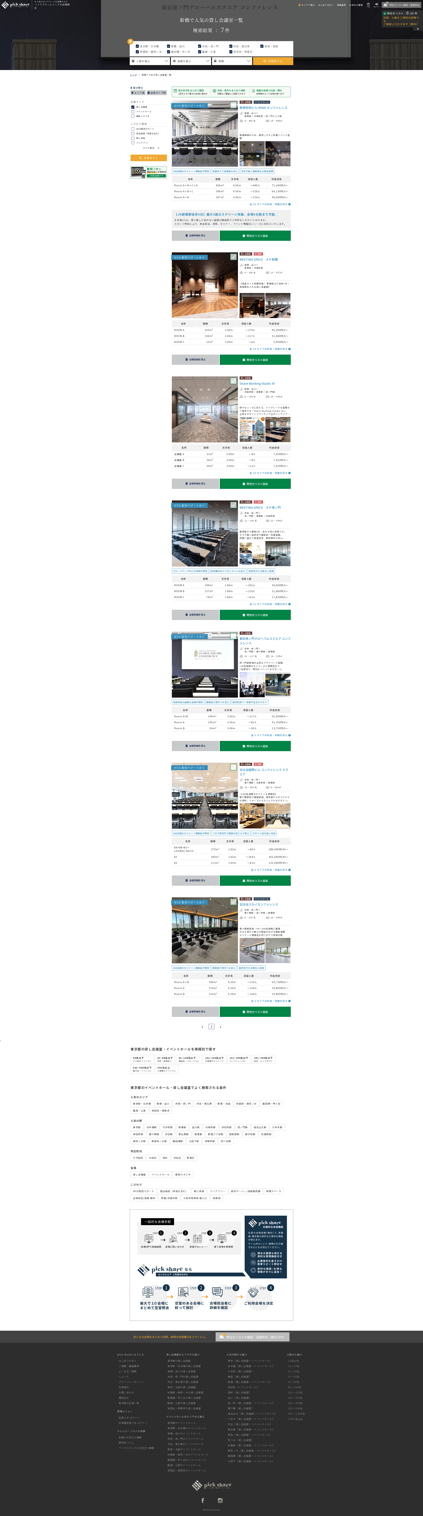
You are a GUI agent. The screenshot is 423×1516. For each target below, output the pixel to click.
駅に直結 (140, 138)
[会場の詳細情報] (252, 165)
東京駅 (137, 1127)
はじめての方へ (326, 4)
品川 (230, 1397)
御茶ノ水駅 (139, 1141)
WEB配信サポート (145, 128)
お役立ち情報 (356, 4)
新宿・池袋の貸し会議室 (182, 1387)
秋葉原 (232, 1445)
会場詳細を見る (197, 235)
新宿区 (191, 1157)
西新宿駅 (234, 1134)
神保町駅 (210, 1141)
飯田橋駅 (178, 1141)
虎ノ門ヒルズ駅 (274, 116)
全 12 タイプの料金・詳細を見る (269, 604)
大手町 (232, 1371)
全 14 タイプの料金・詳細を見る (269, 348)
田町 (230, 1392)
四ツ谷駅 (226, 1141)
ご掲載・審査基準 (129, 1366)
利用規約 (124, 1387)
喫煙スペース (273, 1191)
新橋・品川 (177, 46)
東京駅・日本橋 (149, 46)
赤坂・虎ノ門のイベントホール (185, 1438)
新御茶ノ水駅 (159, 1141)
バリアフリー (142, 142)
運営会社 (124, 1397)
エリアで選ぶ (308, 4)
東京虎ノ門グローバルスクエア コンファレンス (265, 640)
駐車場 (217, 1198)
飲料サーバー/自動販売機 (245, 1191)
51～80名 (294, 1382)
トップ (133, 74)
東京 (230, 1360)
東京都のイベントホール (182, 1423)
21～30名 (294, 1371)
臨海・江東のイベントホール (184, 1465)
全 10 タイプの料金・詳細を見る (269, 473)
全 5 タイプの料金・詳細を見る (269, 735)
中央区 (153, 1157)
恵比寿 (232, 1429)
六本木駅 (277, 1127)
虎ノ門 (232, 1403)
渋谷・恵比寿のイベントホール (185, 1444)
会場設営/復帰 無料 (144, 1198)
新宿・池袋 (271, 46)
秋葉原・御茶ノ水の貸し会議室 (185, 1392)
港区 (165, 1157)
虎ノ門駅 (270, 391)
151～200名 (295, 1397)
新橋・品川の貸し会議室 (182, 1371)
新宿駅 (198, 1134)
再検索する (275, 61)
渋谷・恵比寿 (241, 46)
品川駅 (196, 1127)
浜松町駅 (227, 1127)
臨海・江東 (208, 51)
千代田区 (138, 1157)
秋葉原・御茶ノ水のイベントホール (188, 1454)
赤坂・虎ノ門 (210, 46)
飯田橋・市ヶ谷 (180, 51)
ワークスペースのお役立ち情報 (136, 1448)
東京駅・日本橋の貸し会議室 (184, 1366)
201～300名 (295, 1403)
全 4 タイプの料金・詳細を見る (269, 1001)
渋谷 (230, 1424)
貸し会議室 (141, 106)
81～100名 (294, 1387)
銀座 (230, 1376)
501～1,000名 (296, 1413)
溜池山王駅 (260, 1127)
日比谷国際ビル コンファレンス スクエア (264, 771)
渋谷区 (177, 1157)
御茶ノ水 (233, 1450)
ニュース (124, 1376)
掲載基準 (341, 4)
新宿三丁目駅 (215, 1134)
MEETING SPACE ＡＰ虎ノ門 (260, 507)
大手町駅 (168, 1127)
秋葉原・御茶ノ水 (150, 51)
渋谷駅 (169, 1134)
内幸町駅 (258, 116)
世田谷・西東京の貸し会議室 (184, 1408)
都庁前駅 (250, 1134)
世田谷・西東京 (242, 51)
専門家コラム (126, 1442)
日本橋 (232, 1366)
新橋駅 (248, 116)
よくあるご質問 (128, 1371)
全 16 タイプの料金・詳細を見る (269, 204)
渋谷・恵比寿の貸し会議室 (183, 1382)
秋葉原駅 (266, 1134)
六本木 (232, 1419)
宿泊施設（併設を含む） (148, 133)
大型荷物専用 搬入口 (195, 1198)
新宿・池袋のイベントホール (184, 1449)
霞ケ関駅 (261, 651)
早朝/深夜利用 (169, 1198)
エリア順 (139, 92)
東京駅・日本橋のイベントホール (187, 1428)
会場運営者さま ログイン (133, 1423)
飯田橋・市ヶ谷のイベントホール (187, 1459)
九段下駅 (194, 1141)
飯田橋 (232, 1456)
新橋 (230, 1382)
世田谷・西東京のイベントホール (187, 1470)
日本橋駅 (152, 1127)
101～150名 (295, 1392)
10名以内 (293, 1360)
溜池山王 (233, 1413)
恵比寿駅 (184, 1134)
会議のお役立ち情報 (130, 1437)
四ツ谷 (232, 1440)
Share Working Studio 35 (257, 383)
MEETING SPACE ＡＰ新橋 (259, 259)
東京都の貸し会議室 (179, 1360)
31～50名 (294, 1376)
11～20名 (294, 1366)
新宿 (230, 1434)
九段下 (232, 1461)
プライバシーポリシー (131, 1382)
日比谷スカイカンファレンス (259, 904)
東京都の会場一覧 (129, 1403)
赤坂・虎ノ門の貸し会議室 (183, 1376)
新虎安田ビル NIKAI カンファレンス (264, 107)
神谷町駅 (138, 1134)
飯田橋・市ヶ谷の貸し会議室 (184, 1397)
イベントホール (144, 111)
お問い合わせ (126, 1392)
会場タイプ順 (158, 92)
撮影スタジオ (142, 116)
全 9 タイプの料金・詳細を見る (269, 869)
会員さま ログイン (129, 1417)
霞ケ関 (232, 1408)
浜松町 (232, 1387)
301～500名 (295, 1408)
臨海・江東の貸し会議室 (182, 1403)
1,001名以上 (295, 1419)
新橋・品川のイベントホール (184, 1433)
